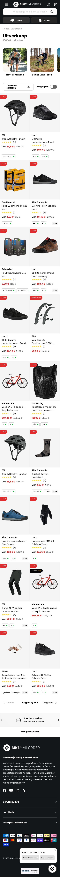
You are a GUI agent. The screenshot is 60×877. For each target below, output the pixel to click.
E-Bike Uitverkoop (42, 74)
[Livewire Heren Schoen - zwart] (45, 179)
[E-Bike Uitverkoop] (42, 60)
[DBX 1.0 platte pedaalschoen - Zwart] (15, 313)
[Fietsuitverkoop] (15, 60)
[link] (12, 702)
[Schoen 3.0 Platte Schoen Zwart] (45, 649)
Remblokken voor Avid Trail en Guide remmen (14, 676)
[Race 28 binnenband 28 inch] (15, 179)
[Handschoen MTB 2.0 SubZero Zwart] (45, 514)
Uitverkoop (16, 28)
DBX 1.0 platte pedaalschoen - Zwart (14, 341)
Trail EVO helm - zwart (13, 138)
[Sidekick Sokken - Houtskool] (45, 447)
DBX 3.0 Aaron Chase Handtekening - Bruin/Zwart (43, 274)
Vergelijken (42, 86)
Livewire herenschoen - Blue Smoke (14, 542)
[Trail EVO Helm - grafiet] (15, 447)
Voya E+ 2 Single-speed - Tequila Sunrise (44, 609)
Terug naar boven (30, 731)
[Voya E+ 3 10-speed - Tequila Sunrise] (15, 380)
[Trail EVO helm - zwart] (15, 112)
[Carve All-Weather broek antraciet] (15, 581)
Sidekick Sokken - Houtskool (41, 475)
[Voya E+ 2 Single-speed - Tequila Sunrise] (45, 581)
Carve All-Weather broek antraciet (12, 609)
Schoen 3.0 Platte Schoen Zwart (41, 676)
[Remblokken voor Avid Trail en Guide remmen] (15, 649)
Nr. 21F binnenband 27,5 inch (14, 274)
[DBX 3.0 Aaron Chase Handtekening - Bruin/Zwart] (45, 246)
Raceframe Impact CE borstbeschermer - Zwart (44, 408)
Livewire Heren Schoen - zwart (45, 207)
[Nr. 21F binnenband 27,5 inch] (15, 246)
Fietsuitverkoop (15, 74)
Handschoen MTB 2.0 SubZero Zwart (43, 542)
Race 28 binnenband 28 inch (14, 207)
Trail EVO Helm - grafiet (14, 473)
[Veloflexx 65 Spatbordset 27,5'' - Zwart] (45, 313)
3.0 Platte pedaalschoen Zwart (43, 140)
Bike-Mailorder (15, 858)
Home (6, 28)
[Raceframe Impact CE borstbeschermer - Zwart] (45, 380)
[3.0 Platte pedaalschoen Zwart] (45, 112)
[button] (55, 4)
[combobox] (30, 11)
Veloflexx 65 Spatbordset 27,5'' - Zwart (42, 341)
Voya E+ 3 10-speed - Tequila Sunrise (13, 408)
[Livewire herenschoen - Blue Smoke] (15, 514)
